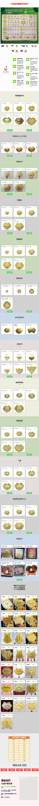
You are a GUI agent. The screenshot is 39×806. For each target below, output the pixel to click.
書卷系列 (12, 46)
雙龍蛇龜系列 (21, 51)
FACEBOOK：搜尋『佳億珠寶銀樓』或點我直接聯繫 (8, 791)
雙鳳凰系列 (13, 51)
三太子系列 (32, 46)
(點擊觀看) (21, 589)
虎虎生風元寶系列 (23, 46)
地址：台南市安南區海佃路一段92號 (9, 794)
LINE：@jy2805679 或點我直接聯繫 (8, 787)
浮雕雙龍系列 (2, 46)
